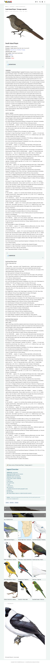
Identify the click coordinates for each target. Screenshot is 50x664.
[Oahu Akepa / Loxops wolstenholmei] (25, 550)
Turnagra (23, 49)
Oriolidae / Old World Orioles (20, 6)
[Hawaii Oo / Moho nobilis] (25, 589)
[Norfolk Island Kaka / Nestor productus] (39, 550)
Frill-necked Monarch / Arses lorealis (12, 657)
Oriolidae (19, 49)
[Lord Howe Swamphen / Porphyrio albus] (39, 530)
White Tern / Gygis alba (36, 579)
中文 (37, 1)
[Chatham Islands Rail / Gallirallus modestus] (11, 589)
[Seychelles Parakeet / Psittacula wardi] (39, 589)
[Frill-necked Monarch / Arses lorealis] (25, 630)
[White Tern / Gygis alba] (39, 570)
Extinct (7, 502)
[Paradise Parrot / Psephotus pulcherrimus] (25, 569)
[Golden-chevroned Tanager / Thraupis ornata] (11, 530)
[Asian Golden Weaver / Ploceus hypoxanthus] (11, 569)
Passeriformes (12, 6)
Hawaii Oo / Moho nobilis (23, 599)
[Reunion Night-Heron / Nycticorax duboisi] (25, 530)
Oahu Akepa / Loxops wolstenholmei (25, 559)
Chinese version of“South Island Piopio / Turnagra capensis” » (20, 465)
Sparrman (11, 54)
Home (7, 6)
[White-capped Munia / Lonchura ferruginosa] (11, 550)
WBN (8, 11)
